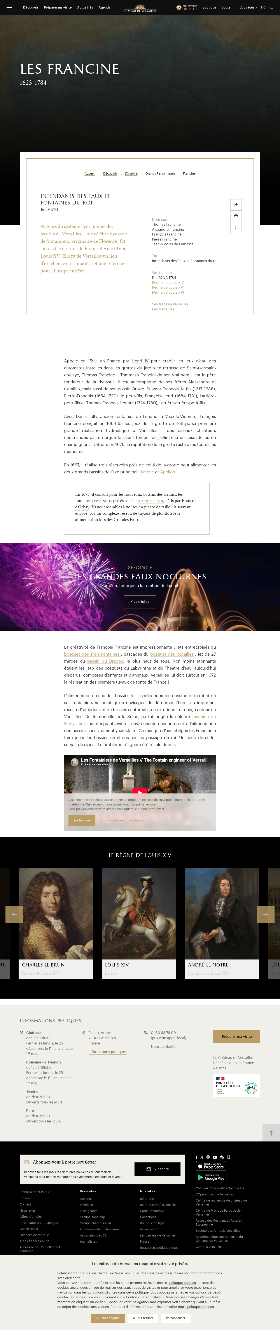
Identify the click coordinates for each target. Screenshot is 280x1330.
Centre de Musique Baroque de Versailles (218, 1212)
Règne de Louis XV (167, 287)
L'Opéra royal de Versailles (215, 1194)
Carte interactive (152, 1211)
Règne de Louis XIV (168, 282)
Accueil (90, 173)
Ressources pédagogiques (159, 1247)
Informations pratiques (108, 1052)
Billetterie (147, 1198)
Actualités (85, 7)
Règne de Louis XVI (168, 292)
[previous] (14, 914)
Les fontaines (163, 309)
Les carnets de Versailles (158, 1235)
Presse (144, 1241)
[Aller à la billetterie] (187, 7)
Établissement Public (35, 1192)
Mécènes (86, 1205)
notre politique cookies (196, 1307)
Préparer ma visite (58, 7)
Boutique (209, 7)
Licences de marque (34, 1235)
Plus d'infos (140, 601)
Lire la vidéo (81, 820)
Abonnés (86, 1198)
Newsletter (27, 1210)
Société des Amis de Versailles (218, 1230)
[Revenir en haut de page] (271, 1132)
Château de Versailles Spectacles (220, 1188)
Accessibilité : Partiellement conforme (40, 1249)
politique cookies (182, 1283)
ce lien (100, 1302)
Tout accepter (109, 1318)
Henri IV (140, 361)
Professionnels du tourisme (99, 1229)
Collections (148, 1217)
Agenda (104, 7)
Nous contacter (164, 1046)
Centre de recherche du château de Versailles (221, 1202)
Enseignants (88, 1211)
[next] (266, 914)
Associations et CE (93, 1235)
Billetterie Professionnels (158, 1205)
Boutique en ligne (152, 1223)
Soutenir (228, 7)
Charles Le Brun (43, 965)
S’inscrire (161, 1169)
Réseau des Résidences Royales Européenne (219, 1222)
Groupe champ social (95, 1223)
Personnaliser (175, 1318)
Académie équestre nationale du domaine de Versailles (219, 1238)
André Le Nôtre (208, 965)
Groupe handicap (92, 1217)
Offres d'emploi (31, 1216)
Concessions (29, 1229)
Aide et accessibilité (34, 1241)
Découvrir (30, 7)
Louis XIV (117, 965)
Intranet (25, 1198)
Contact (25, 1204)
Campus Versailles (209, 1247)
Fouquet (151, 416)
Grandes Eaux (126, 520)
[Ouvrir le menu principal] (9, 7)
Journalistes (88, 1241)
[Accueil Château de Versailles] (140, 7)
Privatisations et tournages (39, 1222)
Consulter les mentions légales (122, 820)
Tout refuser (144, 1318)
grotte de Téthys (172, 423)
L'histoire (131, 173)
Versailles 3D (149, 1229)
